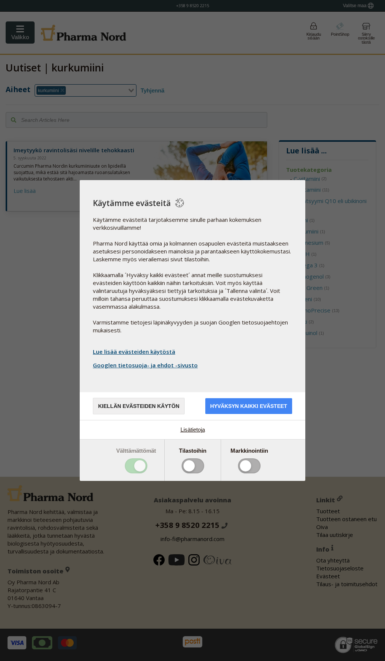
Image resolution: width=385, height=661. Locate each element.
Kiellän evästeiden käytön (138, 406)
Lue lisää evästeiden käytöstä (134, 351)
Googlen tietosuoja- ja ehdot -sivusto (145, 365)
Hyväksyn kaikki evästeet (248, 406)
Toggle (136, 465)
